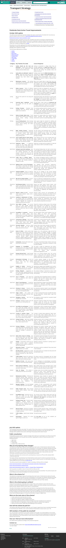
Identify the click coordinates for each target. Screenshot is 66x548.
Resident (11, 5)
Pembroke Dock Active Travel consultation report (20, 37)
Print (11, 528)
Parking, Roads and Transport (18, 5)
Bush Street (13, 53)
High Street (13, 57)
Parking (13, 52)
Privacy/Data (47, 535)
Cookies (52, 535)
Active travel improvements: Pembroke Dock (19, 465)
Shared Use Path (14, 54)
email (28, 43)
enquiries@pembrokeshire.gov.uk (28, 535)
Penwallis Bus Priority (39, 12)
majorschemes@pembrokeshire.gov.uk (33, 36)
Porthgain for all (15, 17)
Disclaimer (57, 535)
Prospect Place (14, 56)
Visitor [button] (29, 2)
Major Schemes (15, 15)
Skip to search (8, 0)
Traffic (12, 59)
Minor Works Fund (15, 13)
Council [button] (18, 2)
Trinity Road (14, 58)
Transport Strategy (27, 5)
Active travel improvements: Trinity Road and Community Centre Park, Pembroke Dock (28, 463)
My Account (13, 0)
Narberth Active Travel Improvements (19, 20)
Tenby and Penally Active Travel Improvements (21, 22)
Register (17, 0)
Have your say (29, 460)
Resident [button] (13, 2)
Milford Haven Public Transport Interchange (44, 21)
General (13, 60)
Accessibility (63, 0)
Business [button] (24, 2)
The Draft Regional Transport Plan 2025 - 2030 (44, 23)
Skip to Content (3, 0)
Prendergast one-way (16, 19)
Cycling (12, 51)
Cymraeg (56, 539)
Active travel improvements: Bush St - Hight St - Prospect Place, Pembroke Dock (26, 467)
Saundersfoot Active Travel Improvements (43, 16)
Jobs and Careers (22, 0)
